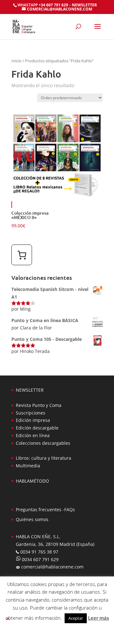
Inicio (16, 61)
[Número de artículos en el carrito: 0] (21, 255)
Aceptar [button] (75, 618)
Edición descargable (37, 428)
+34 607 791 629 (53, 5)
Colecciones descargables (43, 443)
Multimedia (28, 466)
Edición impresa (33, 420)
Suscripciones (30, 413)
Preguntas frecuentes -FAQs (45, 509)
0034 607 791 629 (40, 559)
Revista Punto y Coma (38, 405)
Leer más (98, 618)
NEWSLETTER (84, 5)
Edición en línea (33, 435)
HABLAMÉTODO (32, 481)
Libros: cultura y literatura (43, 458)
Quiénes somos (32, 519)
